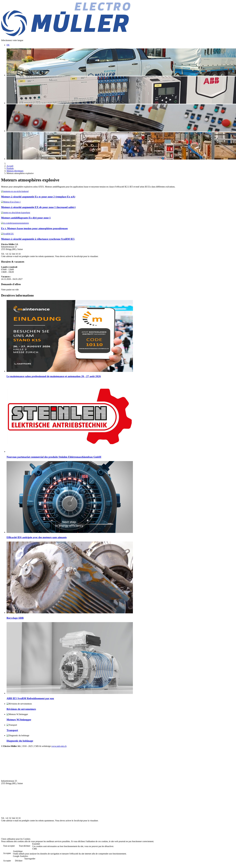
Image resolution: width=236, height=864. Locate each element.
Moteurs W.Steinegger (19, 719)
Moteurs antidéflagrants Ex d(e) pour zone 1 (26, 217)
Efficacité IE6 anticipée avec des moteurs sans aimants (37, 537)
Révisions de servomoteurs (21, 709)
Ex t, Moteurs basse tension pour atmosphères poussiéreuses (34, 228)
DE (8, 45)
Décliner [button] (18, 860)
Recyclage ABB (15, 617)
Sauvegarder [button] (29, 858)
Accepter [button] (7, 853)
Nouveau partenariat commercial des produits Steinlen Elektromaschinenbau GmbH (54, 456)
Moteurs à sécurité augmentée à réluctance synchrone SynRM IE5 (38, 239)
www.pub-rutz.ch (59, 746)
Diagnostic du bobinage (20, 740)
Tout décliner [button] (24, 846)
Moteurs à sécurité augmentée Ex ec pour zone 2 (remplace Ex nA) (38, 196)
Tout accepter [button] (9, 846)
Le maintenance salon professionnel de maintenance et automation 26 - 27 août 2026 (54, 376)
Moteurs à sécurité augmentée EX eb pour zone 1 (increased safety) (38, 207)
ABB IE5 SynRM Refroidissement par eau (30, 698)
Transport (12, 730)
